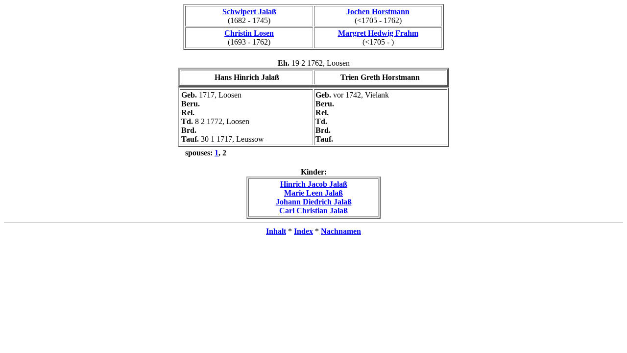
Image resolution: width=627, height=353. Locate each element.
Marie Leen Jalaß (313, 193)
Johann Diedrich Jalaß (314, 202)
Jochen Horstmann (378, 11)
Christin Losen (249, 33)
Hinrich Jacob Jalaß (313, 184)
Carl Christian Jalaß (313, 210)
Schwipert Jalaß (249, 11)
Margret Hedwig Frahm (378, 33)
